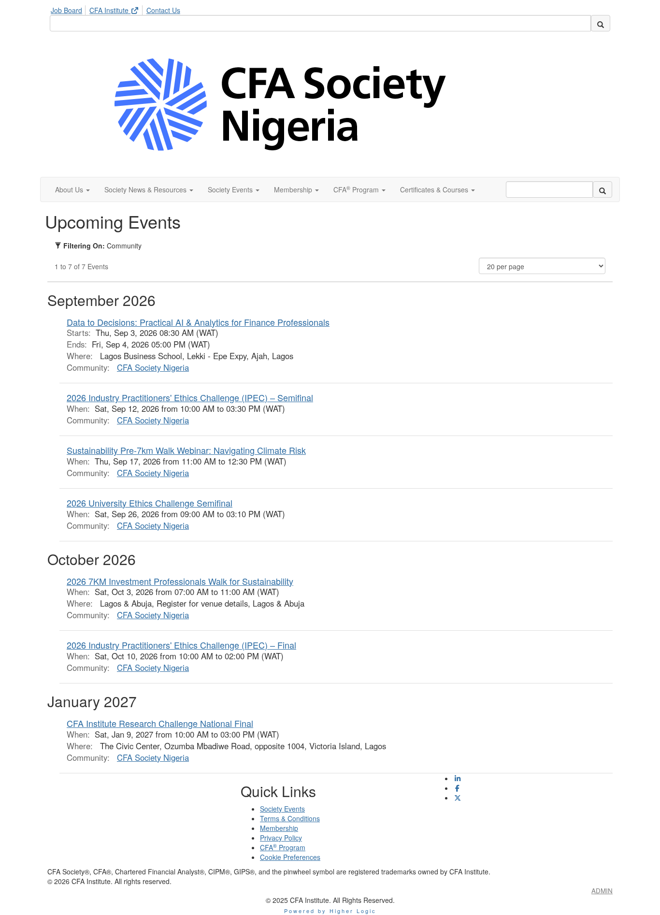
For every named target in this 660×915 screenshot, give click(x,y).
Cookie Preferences (290, 857)
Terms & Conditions (290, 818)
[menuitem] (69, 8)
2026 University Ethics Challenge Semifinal (149, 502)
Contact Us (163, 10)
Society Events (282, 808)
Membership (279, 828)
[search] (600, 23)
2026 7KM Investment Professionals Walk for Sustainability (180, 581)
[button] (72, 189)
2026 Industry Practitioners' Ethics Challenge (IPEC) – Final (181, 645)
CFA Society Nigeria (153, 367)
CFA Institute (109, 10)
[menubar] (118, 8)
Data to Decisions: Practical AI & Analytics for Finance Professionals (198, 322)
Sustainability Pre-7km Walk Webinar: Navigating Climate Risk (186, 450)
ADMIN (602, 890)
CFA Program (282, 847)
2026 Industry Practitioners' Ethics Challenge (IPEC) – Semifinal (190, 397)
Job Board (66, 10)
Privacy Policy (281, 837)
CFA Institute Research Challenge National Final (160, 723)
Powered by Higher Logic (330, 911)
